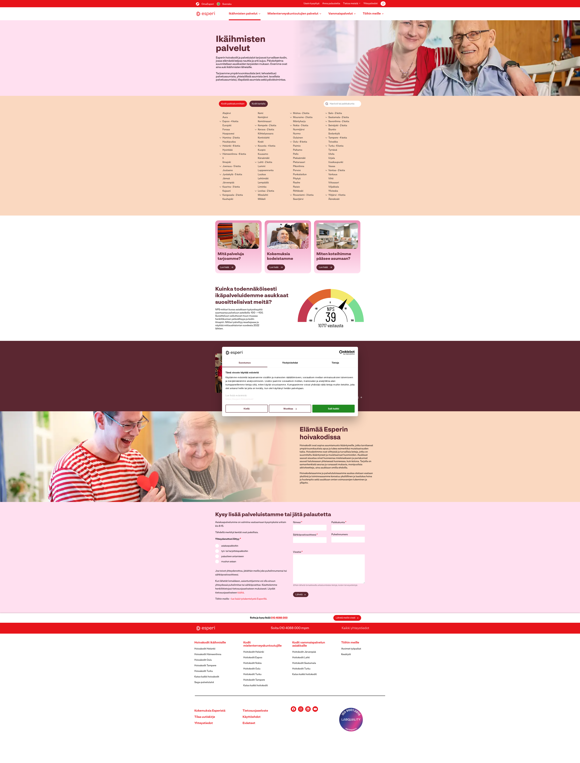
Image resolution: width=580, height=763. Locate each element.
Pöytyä (297, 178)
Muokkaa (288, 408)
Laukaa (262, 174)
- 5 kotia (236, 166)
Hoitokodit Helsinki (253, 652)
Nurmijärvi (298, 129)
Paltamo (297, 150)
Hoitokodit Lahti (301, 657)
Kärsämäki (263, 158)
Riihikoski (298, 191)
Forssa (226, 129)
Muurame (298, 117)
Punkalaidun (300, 174)
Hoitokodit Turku (252, 674)
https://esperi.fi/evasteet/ (239, 399)
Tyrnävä (332, 150)
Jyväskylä (227, 174)
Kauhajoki (227, 199)
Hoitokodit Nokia (252, 663)
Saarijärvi (298, 199)
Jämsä (226, 178)
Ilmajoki (226, 162)
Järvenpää (228, 183)
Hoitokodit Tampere (254, 680)
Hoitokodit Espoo (252, 657)
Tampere (333, 138)
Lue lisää (224, 267)
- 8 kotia (302, 142)
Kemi (260, 113)
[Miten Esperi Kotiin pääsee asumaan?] (337, 236)
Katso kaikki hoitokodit (255, 685)
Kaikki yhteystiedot (355, 628)
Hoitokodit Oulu (251, 669)
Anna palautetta (331, 3)
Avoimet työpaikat (351, 649)
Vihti (331, 178)
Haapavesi (228, 134)
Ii (223, 158)
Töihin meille (350, 642)
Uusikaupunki (335, 162)
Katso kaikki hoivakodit (206, 677)
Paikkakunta (338, 522)
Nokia (296, 125)
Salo (330, 113)
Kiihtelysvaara (265, 134)
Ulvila (331, 154)
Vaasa (331, 166)
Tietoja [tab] (335, 362)
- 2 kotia (235, 138)
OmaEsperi (207, 4)
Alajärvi (226, 113)
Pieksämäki (299, 158)
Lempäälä (263, 183)
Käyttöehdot (252, 717)
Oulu (295, 142)
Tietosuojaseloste (255, 710)
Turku (331, 146)
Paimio (297, 146)
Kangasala (228, 195)
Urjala (331, 158)
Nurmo (297, 134)
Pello (295, 154)
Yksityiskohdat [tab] (290, 362)
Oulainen (298, 138)
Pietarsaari (299, 162)
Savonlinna (334, 121)
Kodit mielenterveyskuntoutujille (262, 644)
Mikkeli (262, 199)
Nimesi (297, 522)
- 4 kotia (233, 121)
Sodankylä (334, 134)
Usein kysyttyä (311, 3)
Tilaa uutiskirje (204, 717)
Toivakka (333, 142)
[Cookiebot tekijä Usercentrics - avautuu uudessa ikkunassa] (341, 352)
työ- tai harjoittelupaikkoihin (234, 551)
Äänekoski (334, 199)
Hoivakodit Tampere (205, 665)
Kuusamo (263, 154)
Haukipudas (229, 142)
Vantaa (332, 170)
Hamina (226, 138)
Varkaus (332, 174)
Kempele (262, 125)
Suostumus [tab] (245, 362)
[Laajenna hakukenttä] (383, 3)
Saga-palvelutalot (204, 682)
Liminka (262, 187)
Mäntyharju (299, 121)
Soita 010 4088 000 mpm (290, 628)
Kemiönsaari (264, 121)
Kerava (261, 129)
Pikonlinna (298, 166)
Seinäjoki (333, 125)
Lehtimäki (263, 178)
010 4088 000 (279, 618)
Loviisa (261, 191)
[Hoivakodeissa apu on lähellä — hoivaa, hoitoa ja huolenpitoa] (238, 236)
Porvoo (297, 170)
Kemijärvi (263, 117)
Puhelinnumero (339, 534)
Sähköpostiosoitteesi (305, 535)
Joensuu (227, 166)
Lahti (260, 162)
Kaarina (226, 187)
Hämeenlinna (229, 154)
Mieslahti (263, 195)
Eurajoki (226, 125)
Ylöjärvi (332, 195)
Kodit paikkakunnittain (233, 104)
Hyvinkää (227, 150)
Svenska (227, 4)
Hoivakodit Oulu (203, 660)
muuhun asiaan (228, 562)
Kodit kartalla (258, 104)
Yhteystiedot (370, 3)
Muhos (297, 113)
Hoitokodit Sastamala (304, 663)
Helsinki (226, 146)
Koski (261, 142)
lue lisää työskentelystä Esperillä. (249, 599)
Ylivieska (333, 191)
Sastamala (334, 117)
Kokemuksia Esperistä (209, 710)
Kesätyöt (346, 654)
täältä (240, 593)
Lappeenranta (266, 170)
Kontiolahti (264, 138)
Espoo (225, 121)
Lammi (261, 166)
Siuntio (332, 129)
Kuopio (262, 150)
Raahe (296, 183)
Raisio (296, 187)
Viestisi (298, 552)
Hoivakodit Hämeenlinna (207, 654)
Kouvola (262, 146)
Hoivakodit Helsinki (204, 649)
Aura (225, 117)
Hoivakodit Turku (203, 671)
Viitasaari (333, 183)
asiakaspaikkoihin (229, 546)
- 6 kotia (235, 146)
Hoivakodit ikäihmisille (210, 642)
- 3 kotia (235, 187)
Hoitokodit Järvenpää (304, 652)
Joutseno (227, 170)
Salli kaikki (333, 408)
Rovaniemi (299, 195)
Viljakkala (333, 187)
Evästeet (249, 723)
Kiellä (247, 408)
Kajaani (226, 191)
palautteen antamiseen (232, 556)
